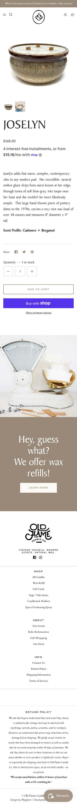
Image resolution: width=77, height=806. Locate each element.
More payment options (38, 313)
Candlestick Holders (38, 601)
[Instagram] (40, 557)
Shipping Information (38, 675)
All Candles (38, 577)
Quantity (18, 262)
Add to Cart (38, 289)
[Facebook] (34, 557)
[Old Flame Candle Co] (38, 17)
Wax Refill (39, 583)
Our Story (38, 644)
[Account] (63, 14)
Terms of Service (38, 681)
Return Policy (38, 669)
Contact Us (38, 663)
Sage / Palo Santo (38, 595)
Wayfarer (26, 800)
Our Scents (38, 626)
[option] (38, 60)
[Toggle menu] (4, 14)
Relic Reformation (38, 632)
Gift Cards (38, 589)
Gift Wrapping (38, 638)
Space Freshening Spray (38, 607)
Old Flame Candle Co (36, 796)
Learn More (38, 487)
